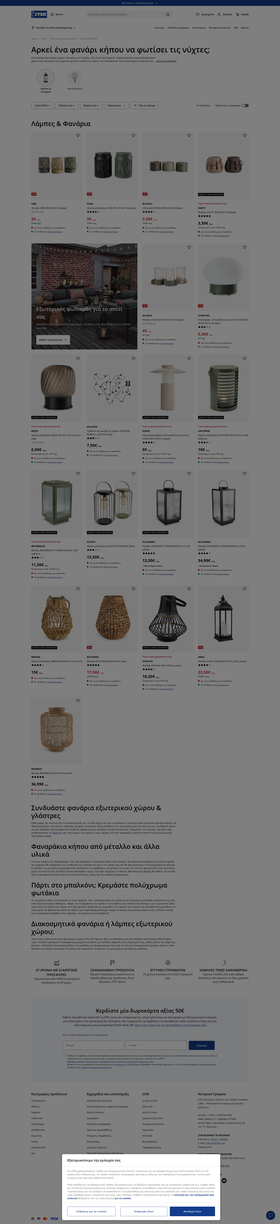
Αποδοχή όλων (192, 1211)
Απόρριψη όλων (143, 1211)
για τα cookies (123, 1198)
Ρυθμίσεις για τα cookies (91, 1211)
